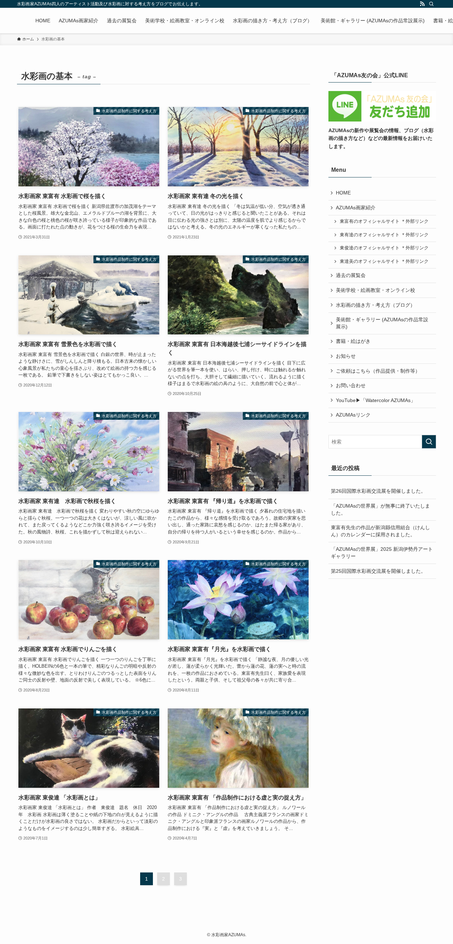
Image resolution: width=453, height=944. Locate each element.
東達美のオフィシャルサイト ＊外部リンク (384, 261)
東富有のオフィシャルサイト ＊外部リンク (384, 221)
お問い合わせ (351, 385)
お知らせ (346, 356)
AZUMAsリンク (353, 415)
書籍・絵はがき (353, 341)
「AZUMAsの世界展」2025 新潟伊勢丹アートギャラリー (382, 552)
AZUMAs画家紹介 (355, 207)
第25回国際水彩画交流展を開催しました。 (378, 571)
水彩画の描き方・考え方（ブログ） (375, 305)
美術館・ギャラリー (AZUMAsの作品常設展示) (382, 323)
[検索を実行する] (429, 441)
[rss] (422, 4)
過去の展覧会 (351, 275)
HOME (343, 193)
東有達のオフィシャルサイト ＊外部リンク (384, 234)
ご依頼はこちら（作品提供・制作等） (378, 371)
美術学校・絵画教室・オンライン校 (375, 290)
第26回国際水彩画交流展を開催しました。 (378, 491)
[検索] (431, 4)
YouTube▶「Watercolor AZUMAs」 (375, 400)
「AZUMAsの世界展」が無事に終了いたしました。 (380, 509)
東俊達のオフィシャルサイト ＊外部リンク (384, 247)
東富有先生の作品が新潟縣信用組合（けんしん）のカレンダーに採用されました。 (380, 531)
